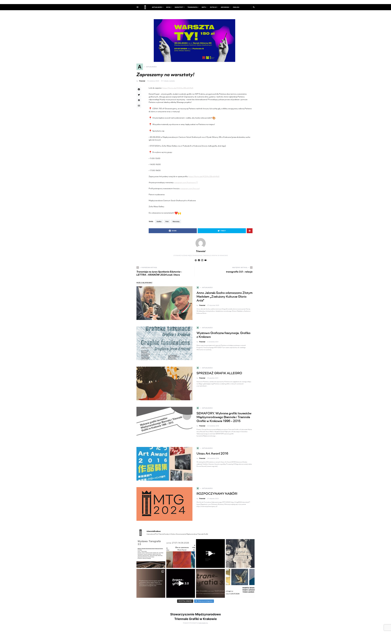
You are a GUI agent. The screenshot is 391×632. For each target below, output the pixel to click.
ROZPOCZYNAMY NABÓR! (217, 493)
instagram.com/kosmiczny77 (186, 183)
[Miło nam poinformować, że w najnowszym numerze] (150, 553)
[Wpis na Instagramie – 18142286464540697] (150, 583)
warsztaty (176, 221)
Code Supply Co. (203, 623)
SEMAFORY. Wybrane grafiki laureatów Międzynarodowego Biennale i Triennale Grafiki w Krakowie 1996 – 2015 (224, 417)
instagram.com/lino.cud (189, 189)
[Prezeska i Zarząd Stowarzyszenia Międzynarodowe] (180, 553)
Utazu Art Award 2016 (212, 453)
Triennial (142, 81)
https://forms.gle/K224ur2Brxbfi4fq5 (177, 88)
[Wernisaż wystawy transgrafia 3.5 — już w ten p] (180, 583)
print (167, 221)
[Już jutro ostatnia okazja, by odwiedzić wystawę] (210, 553)
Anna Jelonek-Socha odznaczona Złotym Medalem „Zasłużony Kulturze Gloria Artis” (225, 296)
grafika (159, 221)
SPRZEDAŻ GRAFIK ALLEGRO (219, 373)
